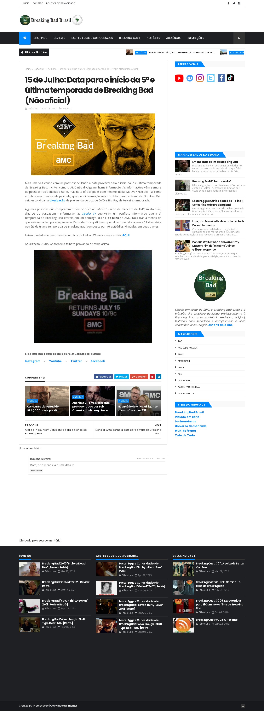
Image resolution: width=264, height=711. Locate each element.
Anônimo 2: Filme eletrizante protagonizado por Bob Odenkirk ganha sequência (91, 406)
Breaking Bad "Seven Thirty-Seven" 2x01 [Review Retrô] (65, 602)
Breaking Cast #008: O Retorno (217, 620)
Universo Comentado (191, 426)
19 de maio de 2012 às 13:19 (150, 458)
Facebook (98, 361)
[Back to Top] (243, 706)
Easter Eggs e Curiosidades (92, 38)
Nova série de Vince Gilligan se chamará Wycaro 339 (138, 408)
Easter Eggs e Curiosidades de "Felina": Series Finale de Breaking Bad (217, 203)
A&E (180, 341)
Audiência (173, 38)
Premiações (195, 38)
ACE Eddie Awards (188, 347)
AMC (180, 354)
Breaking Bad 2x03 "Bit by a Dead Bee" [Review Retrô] (63, 565)
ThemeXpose (41, 705)
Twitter (76, 361)
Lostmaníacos (185, 421)
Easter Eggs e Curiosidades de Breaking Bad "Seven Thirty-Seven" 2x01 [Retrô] (142, 605)
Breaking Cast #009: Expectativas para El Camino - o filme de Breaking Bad (219, 604)
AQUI (126, 235)
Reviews (59, 38)
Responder (36, 470)
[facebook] (229, 3)
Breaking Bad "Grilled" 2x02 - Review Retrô (65, 584)
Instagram (32, 361)
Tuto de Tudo (185, 435)
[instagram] (239, 3)
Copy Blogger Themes (64, 705)
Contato (38, 3)
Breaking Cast (130, 38)
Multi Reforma (185, 431)
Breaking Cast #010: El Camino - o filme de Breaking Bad (218, 584)
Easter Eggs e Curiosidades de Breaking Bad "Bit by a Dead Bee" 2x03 (140, 567)
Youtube (55, 361)
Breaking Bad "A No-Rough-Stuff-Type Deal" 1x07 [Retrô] (64, 621)
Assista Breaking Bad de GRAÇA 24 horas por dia (164, 52)
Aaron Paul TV (186, 393)
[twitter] (234, 3)
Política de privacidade (60, 3)
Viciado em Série (187, 417)
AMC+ (181, 367)
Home (28, 69)
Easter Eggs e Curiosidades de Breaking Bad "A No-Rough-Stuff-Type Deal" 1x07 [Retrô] (141, 624)
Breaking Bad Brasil (189, 412)
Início (26, 3)
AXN (180, 373)
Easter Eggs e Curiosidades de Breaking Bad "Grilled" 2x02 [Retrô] (142, 584)
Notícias (153, 38)
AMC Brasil (184, 360)
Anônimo (78, 397)
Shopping (41, 38)
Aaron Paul (184, 380)
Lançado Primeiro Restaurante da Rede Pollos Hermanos (218, 223)
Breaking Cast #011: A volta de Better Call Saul (220, 565)
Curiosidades (219, 52)
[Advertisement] (174, 19)
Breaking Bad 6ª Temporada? (211, 181)
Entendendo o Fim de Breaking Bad (215, 162)
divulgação (57, 200)
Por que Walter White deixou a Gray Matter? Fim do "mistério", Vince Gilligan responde (215, 245)
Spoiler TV (89, 213)
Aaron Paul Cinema (189, 387)
